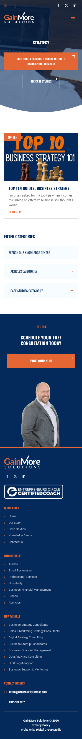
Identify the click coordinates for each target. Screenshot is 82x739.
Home (12, 516)
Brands (13, 596)
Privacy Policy (41, 725)
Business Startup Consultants (28, 644)
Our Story (14, 522)
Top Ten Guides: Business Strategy (39, 188)
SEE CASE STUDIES (41, 81)
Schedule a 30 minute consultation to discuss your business (41, 61)
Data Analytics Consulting (25, 656)
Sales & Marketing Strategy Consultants (34, 631)
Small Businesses (20, 570)
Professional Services (23, 576)
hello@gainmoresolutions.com (28, 692)
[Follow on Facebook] (58, 5)
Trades (13, 564)
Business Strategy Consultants (28, 624)
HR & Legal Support (21, 663)
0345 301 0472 (17, 702)
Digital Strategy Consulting (26, 637)
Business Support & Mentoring (28, 669)
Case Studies (17, 529)
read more (15, 212)
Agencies (15, 602)
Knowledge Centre (20, 535)
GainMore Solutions (36, 720)
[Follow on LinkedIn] (75, 5)
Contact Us (16, 542)
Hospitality (15, 583)
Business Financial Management (30, 589)
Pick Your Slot (41, 360)
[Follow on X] (66, 5)
